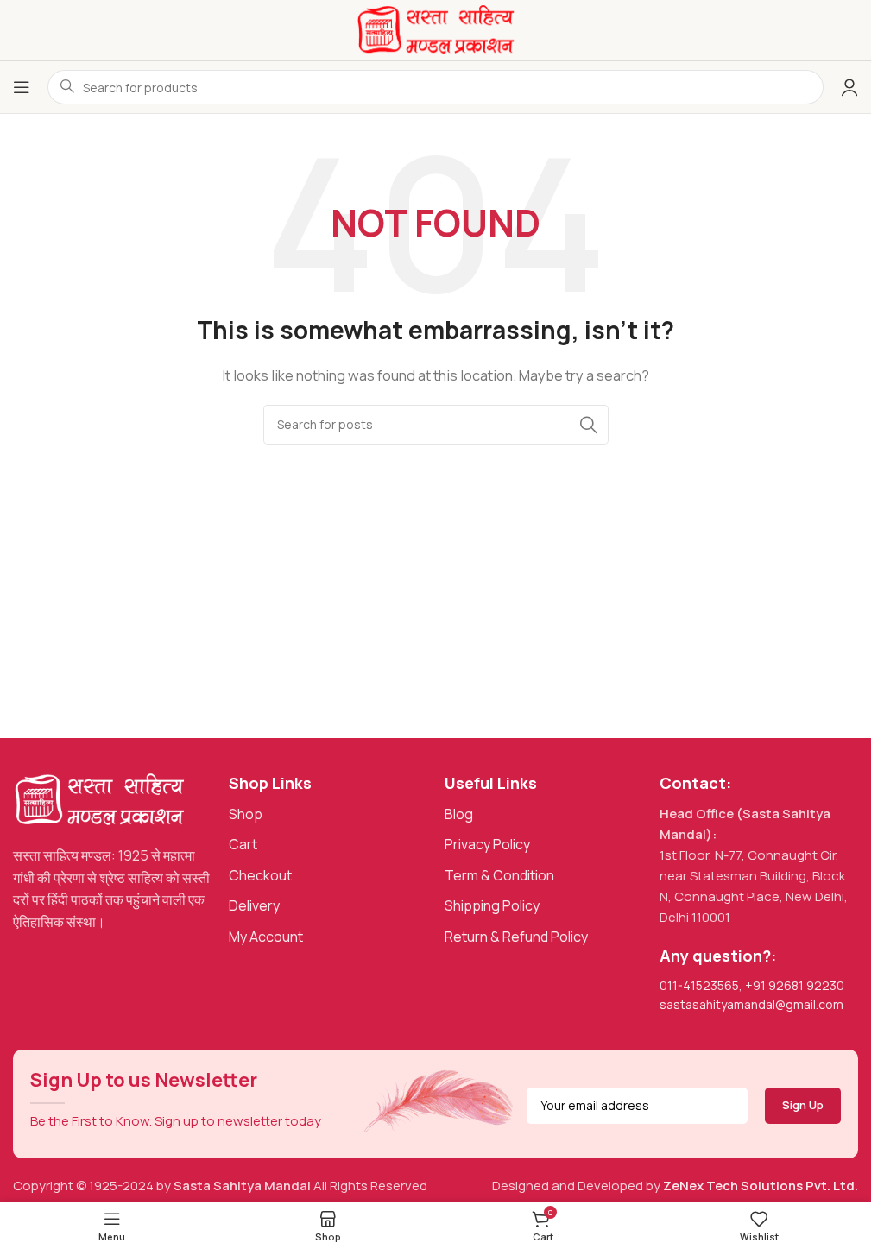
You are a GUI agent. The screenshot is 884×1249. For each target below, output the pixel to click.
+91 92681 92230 (794, 985)
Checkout (260, 875)
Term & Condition (499, 875)
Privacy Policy (487, 844)
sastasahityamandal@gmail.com (751, 1004)
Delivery (254, 905)
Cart (243, 844)
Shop (245, 813)
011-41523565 (699, 985)
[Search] (589, 425)
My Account (266, 936)
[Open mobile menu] (21, 87)
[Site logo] (435, 29)
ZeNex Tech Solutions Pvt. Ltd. (760, 1185)
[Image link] (99, 799)
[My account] (849, 87)
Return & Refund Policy (516, 936)
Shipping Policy (492, 905)
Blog (459, 813)
